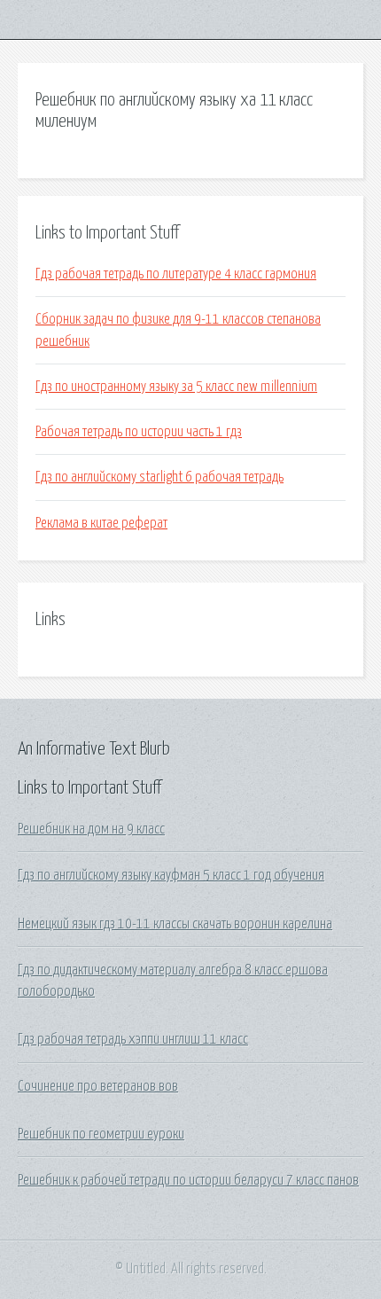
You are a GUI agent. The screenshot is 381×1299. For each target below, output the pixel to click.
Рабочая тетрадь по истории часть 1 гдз (138, 432)
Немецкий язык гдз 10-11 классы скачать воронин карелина (175, 924)
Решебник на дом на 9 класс (91, 829)
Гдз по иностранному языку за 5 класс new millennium (176, 387)
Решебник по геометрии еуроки (101, 1134)
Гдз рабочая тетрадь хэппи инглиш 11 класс (133, 1039)
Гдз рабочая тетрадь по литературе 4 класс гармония (175, 274)
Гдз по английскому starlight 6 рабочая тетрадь (159, 477)
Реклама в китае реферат (101, 523)
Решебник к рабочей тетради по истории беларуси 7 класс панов (188, 1180)
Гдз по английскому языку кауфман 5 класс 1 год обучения (171, 875)
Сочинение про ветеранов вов (98, 1086)
